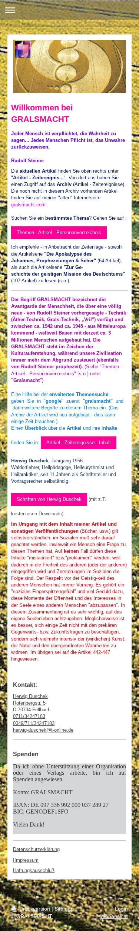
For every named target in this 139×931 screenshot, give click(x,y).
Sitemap (64, 909)
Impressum (26, 860)
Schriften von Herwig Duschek (49, 499)
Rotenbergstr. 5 (29, 703)
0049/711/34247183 (33, 723)
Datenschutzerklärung (36, 849)
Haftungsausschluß (33, 870)
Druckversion (35, 909)
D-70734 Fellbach (31, 709)
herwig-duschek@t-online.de (43, 730)
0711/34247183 (29, 716)
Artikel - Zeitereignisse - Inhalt (78, 442)
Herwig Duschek (30, 696)
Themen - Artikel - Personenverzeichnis (59, 232)
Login (121, 909)
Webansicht (114, 916)
